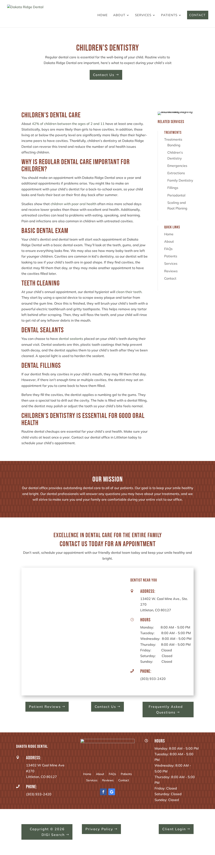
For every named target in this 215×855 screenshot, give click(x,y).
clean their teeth (129, 292)
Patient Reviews (45, 706)
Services (143, 15)
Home (102, 15)
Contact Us (103, 75)
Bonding (173, 145)
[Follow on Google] (111, 791)
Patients (169, 15)
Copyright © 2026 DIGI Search (47, 832)
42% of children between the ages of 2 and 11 (68, 124)
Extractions (176, 173)
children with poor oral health (73, 204)
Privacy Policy (99, 829)
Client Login (174, 829)
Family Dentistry (180, 180)
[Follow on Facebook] (103, 791)
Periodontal (176, 195)
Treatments (173, 139)
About (119, 15)
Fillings (172, 188)
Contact (197, 15)
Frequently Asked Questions (166, 709)
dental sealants (71, 339)
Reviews (171, 271)
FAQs (168, 249)
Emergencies (177, 166)
